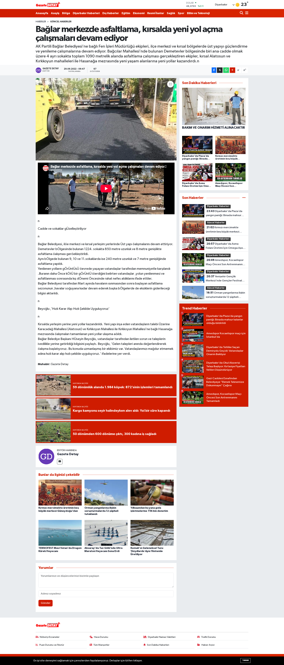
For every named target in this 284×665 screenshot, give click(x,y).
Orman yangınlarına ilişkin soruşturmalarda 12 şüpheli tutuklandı (101, 511)
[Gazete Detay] (46, 456)
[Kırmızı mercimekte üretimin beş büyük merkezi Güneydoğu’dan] (60, 492)
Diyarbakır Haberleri (86, 13)
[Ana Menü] (246, 13)
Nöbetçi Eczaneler (49, 637)
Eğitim (126, 13)
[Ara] (242, 13)
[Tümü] (244, 197)
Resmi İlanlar (155, 13)
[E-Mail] (59, 461)
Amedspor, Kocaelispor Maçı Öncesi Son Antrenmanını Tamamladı (225, 262)
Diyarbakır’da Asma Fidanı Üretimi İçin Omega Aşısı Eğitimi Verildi (225, 246)
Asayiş (55, 13)
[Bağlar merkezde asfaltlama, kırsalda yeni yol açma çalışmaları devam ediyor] (106, 119)
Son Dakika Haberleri (158, 645)
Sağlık (171, 13)
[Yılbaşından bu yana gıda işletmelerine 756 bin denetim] (152, 492)
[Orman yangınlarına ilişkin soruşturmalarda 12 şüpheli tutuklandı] (106, 492)
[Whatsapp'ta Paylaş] (226, 70)
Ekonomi (138, 13)
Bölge (66, 13)
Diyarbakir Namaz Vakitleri (162, 637)
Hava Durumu (101, 637)
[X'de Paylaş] (220, 70)
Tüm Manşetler (101, 645)
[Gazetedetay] (48, 4)
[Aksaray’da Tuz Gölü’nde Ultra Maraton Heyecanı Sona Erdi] (106, 532)
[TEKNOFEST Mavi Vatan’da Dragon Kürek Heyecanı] (60, 532)
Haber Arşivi (207, 645)
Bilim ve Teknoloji (198, 13)
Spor (181, 13)
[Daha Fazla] (232, 70)
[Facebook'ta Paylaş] (214, 70)
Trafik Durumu (208, 637)
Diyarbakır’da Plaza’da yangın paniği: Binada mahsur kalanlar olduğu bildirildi (224, 214)
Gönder (45, 603)
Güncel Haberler (60, 22)
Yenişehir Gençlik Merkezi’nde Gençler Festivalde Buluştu (225, 279)
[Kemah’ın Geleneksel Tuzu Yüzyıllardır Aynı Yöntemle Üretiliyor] (152, 532)
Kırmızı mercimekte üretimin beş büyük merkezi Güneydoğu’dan (222, 230)
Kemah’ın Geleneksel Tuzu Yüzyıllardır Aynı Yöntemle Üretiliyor (146, 551)
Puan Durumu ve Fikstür (51, 645)
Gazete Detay (68, 454)
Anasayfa (42, 13)
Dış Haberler (110, 13)
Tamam (245, 660)
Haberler (41, 22)
